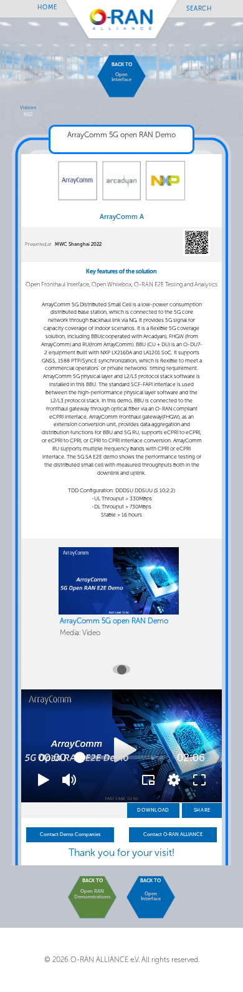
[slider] (121, 757)
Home (47, 7)
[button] (43, 780)
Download (153, 810)
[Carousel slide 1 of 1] (121, 669)
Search (199, 8)
